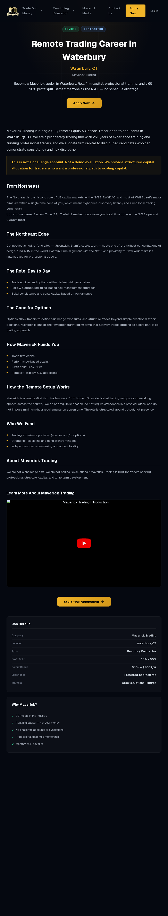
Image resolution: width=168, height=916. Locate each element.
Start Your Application (81, 601)
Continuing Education (63, 11)
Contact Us (114, 11)
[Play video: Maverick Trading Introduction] (84, 543)
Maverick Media (89, 11)
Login (154, 11)
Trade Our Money (32, 11)
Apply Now (134, 11)
